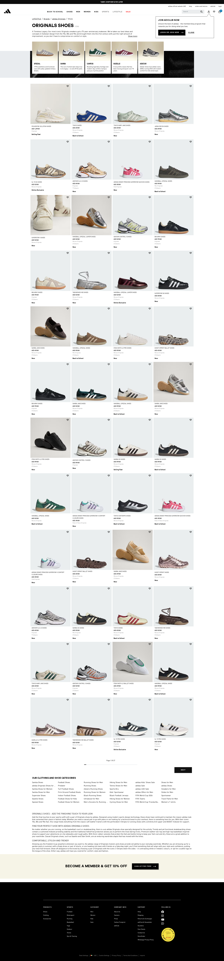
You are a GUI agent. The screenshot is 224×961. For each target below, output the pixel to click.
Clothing (46, 915)
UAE (95, 955)
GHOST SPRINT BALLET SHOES (164, 348)
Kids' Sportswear (117, 792)
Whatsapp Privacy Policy (146, 940)
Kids (91, 919)
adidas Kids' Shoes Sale (145, 782)
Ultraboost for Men (91, 799)
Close (191, 32)
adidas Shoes (166, 786)
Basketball (70, 922)
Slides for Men (167, 792)
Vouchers (141, 926)
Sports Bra (114, 789)
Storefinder (141, 936)
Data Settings (83, 955)
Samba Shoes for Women (42, 789)
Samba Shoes (37, 782)
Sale (91, 922)
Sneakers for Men (168, 789)
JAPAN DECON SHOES (161, 126)
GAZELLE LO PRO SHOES (39, 740)
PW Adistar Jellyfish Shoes (41, 126)
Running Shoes (90, 786)
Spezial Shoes (37, 802)
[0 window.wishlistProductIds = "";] (214, 12)
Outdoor (69, 929)
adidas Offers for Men (144, 792)
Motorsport (70, 915)
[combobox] (193, 12)
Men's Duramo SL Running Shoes (96, 802)
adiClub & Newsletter (145, 922)
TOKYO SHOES (77, 125)
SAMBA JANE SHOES (38, 348)
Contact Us (141, 933)
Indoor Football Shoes (67, 796)
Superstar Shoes (39, 796)
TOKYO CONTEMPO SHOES (122, 516)
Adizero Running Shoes (93, 789)
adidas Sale (140, 786)
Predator (61, 786)
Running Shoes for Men (93, 782)
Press (116, 919)
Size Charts (141, 929)
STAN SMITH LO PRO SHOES (122, 348)
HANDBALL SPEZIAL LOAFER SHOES (84, 237)
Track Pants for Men (169, 799)
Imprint (142, 955)
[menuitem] (55, 12)
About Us (117, 912)
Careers (116, 915)
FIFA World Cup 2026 (143, 796)
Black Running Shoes (92, 796)
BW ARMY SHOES (160, 237)
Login (220, 6)
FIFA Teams (140, 799)
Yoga (68, 926)
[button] (55, 12)
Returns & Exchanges (145, 919)
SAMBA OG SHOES (119, 459)
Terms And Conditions (130, 955)
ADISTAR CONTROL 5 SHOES (122, 237)
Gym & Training (72, 936)
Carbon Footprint (119, 922)
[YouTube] (162, 919)
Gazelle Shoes (37, 799)
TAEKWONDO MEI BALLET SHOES (83, 740)
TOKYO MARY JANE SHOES (122, 125)
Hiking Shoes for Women (120, 799)
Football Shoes (64, 782)
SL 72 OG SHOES (37, 182)
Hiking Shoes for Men (118, 782)
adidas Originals (58, 19)
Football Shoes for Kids (67, 799)
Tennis (69, 933)
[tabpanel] (112, 430)
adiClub (116, 926)
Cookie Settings (104, 955)
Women (92, 915)
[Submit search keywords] (201, 12)
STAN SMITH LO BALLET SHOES (124, 683)
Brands (47, 19)
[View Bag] (219, 12)
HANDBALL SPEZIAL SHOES (163, 181)
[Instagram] (162, 915)
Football (69, 912)
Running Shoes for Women (94, 792)
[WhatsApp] (162, 923)
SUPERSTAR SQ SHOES (162, 293)
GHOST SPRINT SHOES (162, 572)
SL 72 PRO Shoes (119, 739)
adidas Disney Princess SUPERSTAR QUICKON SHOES (131, 182)
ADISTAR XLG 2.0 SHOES (80, 181)
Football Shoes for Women (68, 802)
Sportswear (166, 796)
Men (91, 912)
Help (139, 912)
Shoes (70, 19)
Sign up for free (143, 866)
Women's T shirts (168, 802)
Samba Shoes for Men (41, 792)
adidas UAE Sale (142, 789)
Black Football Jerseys (119, 796)
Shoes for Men (167, 782)
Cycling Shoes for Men (119, 802)
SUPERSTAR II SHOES (38, 237)
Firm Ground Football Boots (69, 792)
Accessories (47, 919)
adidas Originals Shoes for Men (44, 786)
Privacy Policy (116, 955)
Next (183, 770)
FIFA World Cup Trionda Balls (147, 802)
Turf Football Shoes (66, 789)
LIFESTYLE (36, 19)
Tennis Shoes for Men (118, 786)
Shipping (140, 915)
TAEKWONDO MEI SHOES (80, 292)
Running (69, 919)
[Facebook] (162, 912)
